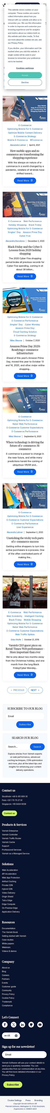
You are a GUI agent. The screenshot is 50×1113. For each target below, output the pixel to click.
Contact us (9, 813)
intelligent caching (34, 616)
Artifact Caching (9, 881)
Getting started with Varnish (14, 936)
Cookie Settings (15, 1100)
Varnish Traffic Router (11, 838)
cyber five (25, 236)
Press (28, 1100)
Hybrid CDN (7, 889)
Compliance (7, 1005)
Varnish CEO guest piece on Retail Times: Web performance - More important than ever (25, 649)
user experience (25, 527)
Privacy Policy (8, 994)
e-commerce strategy (25, 136)
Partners (5, 979)
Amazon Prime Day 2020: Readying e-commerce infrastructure (25, 350)
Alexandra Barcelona (15, 241)
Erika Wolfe (16, 639)
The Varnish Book (10, 932)
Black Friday (35, 225)
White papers (8, 943)
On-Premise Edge (10, 908)
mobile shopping (32, 620)
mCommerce (36, 140)
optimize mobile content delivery (25, 133)
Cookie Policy (8, 998)
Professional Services (11, 850)
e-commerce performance (25, 321)
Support (5, 846)
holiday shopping (18, 225)
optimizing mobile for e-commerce (25, 129)
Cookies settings (25, 68)
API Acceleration (9, 874)
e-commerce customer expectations (25, 427)
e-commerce (25, 125)
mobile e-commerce (18, 140)
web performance (32, 221)
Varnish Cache (8, 842)
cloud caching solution (25, 332)
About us (6, 967)
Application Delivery (11, 912)
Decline (25, 82)
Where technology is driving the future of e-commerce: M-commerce (25, 446)
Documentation (8, 928)
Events (5, 983)
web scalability (14, 616)
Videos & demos (9, 951)
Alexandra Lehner (18, 145)
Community (7, 990)
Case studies (7, 940)
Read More (23, 180)
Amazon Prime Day (32, 232)
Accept (25, 75)
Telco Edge (7, 900)
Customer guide (9, 986)
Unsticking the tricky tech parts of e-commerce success (25, 539)
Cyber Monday (32, 324)
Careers (5, 975)
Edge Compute (8, 904)
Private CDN (7, 885)
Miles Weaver (16, 340)
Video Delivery (8, 893)
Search (37, 746)
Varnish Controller (10, 834)
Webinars (6, 947)
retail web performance (25, 424)
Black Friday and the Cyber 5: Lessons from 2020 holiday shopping (25, 250)
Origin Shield (7, 896)
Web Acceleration (10, 870)
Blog (4, 971)
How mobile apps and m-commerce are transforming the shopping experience (25, 154)
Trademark (7, 1002)
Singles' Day (14, 232)
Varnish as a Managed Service (15, 853)
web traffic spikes (25, 634)
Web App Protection (11, 877)
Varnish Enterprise (10, 831)
